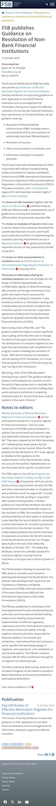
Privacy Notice (8, 777)
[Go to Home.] (3, 12)
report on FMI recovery (14, 206)
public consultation (35, 188)
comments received (16, 196)
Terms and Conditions (12, 773)
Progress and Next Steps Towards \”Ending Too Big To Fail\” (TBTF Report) (26, 477)
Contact (5, 789)
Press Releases (17, 744)
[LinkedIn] (19, 801)
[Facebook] (5, 801)
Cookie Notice (8, 781)
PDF (29, 687)
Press (6, 744)
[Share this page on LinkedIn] (53, 754)
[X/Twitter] (12, 801)
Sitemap (6, 785)
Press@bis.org (9, 71)
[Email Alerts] (26, 801)
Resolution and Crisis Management (17, 748)
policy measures (15, 243)
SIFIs (36, 748)
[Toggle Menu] (52, 4)
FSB (29, 744)
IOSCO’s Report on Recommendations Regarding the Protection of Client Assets (27, 264)
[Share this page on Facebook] (46, 754)
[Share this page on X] (49, 754)
